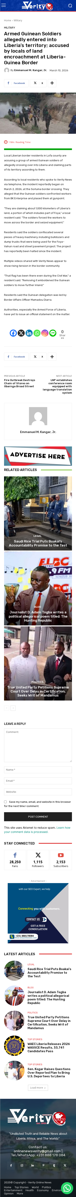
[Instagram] (44, 330)
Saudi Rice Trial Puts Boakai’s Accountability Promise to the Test (38, 543)
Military (18, 20)
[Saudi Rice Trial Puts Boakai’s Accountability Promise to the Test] (38, 513)
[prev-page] (6, 708)
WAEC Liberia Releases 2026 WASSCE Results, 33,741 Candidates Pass (49, 1047)
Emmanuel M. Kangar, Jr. (30, 70)
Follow (38, 853)
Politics (37, 682)
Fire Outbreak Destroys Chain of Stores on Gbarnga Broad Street (19, 383)
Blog (37, 607)
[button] (67, 1188)
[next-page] (13, 708)
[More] (52, 83)
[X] (21, 330)
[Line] (52, 330)
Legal (37, 536)
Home (7, 20)
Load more (36, 1087)
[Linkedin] (29, 330)
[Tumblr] (54, 1165)
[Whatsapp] (37, 330)
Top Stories (35, 1039)
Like (15, 853)
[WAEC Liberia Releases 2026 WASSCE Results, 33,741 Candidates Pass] (14, 1046)
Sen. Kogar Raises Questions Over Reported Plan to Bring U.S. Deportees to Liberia (49, 1072)
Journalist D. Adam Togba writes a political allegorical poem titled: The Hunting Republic (38, 616)
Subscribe (61, 853)
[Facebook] (13, 330)
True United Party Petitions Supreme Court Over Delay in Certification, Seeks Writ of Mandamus (38, 691)
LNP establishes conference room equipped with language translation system (57, 386)
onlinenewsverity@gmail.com (37, 1151)
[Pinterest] (43, 1165)
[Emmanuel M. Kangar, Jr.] (7, 70)
